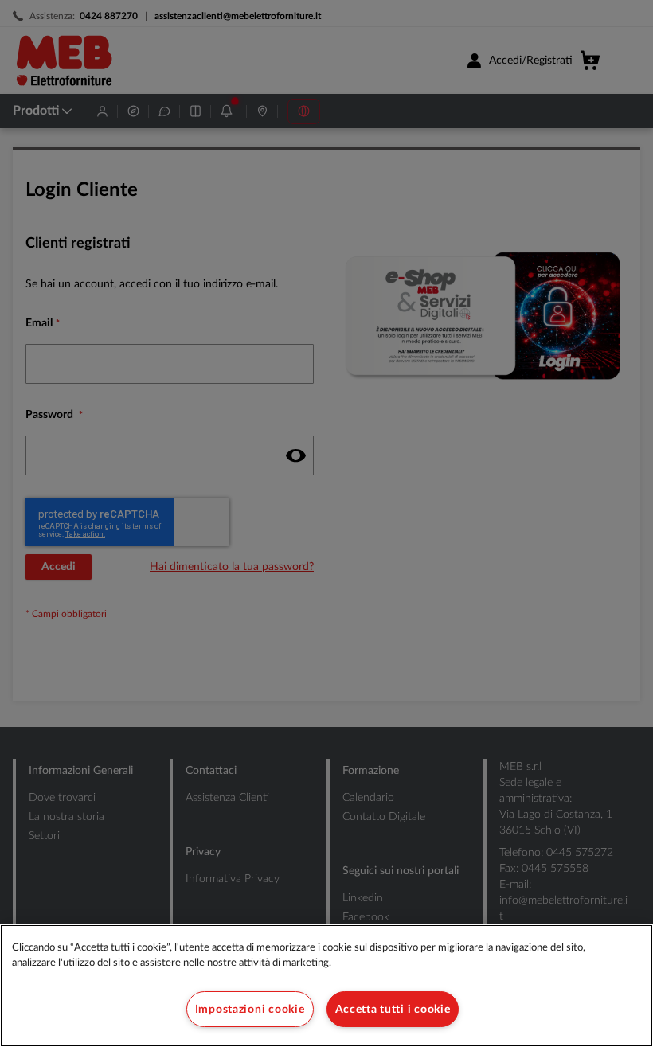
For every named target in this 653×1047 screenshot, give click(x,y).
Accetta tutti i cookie (393, 1009)
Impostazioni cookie (250, 1009)
